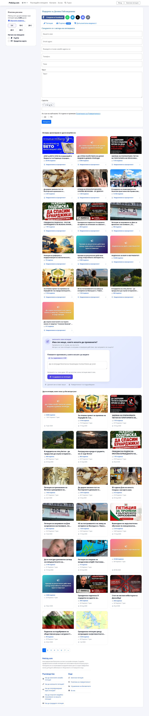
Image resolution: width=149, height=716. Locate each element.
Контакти (52, 3)
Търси (69, 3)
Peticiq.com (14, 3)
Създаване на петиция (61, 377)
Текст (44, 70)
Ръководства (48, 674)
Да (45, 117)
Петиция (49, 23)
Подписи (64, 23)
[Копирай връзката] (88, 17)
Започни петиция (132, 3)
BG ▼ (26, 3)
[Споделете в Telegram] (72, 17)
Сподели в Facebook (54, 17)
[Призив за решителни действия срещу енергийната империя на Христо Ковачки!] (92, 251)
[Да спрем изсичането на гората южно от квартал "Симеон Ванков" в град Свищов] (58, 317)
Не (51, 117)
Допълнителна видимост (86, 23)
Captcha (45, 100)
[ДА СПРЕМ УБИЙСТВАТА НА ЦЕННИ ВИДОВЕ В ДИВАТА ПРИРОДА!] (92, 151)
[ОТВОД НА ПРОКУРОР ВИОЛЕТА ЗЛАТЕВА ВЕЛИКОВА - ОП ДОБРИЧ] (92, 184)
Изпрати (46, 122)
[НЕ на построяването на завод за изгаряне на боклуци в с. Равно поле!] (92, 284)
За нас (60, 3)
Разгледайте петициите (39, 3)
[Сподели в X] (78, 17)
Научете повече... (17, 20)
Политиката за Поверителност (88, 113)
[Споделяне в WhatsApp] (67, 17)
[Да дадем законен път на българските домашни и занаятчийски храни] (58, 184)
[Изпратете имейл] (83, 17)
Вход (120, 3)
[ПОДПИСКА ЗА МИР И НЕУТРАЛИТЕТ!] (126, 250)
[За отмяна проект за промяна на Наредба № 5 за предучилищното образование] (58, 284)
